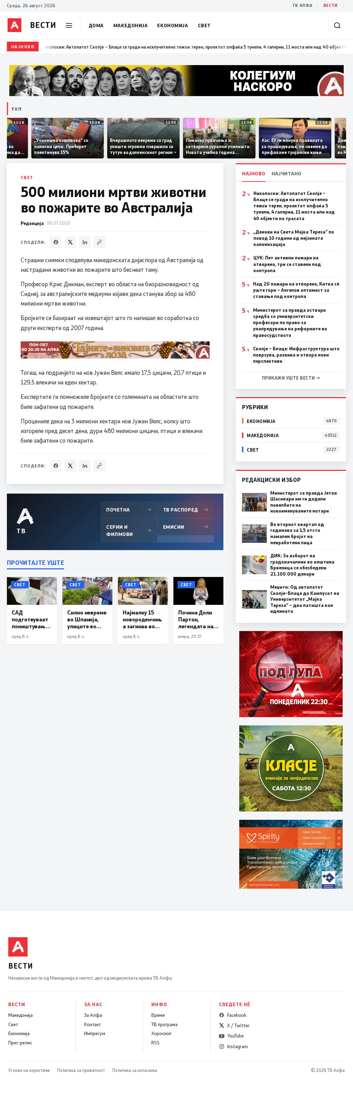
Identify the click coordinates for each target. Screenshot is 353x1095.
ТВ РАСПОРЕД (186, 509)
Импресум (94, 1033)
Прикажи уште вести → (291, 378)
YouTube (235, 1036)
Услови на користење (29, 1070)
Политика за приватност (81, 1070)
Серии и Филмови (129, 530)
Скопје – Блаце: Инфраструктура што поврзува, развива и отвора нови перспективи (296, 354)
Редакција (32, 223)
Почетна (129, 509)
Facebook (236, 1015)
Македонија (130, 25)
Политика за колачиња (134, 1070)
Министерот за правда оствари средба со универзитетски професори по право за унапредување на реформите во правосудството (290, 322)
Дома (96, 25)
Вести (330, 5)
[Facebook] (56, 242)
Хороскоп (161, 1033)
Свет (204, 25)
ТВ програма (164, 1024)
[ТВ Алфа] (14, 25)
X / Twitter (238, 1025)
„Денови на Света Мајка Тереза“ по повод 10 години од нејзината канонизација (293, 238)
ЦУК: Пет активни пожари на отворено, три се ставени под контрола (287, 264)
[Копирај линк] (99, 242)
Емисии (186, 527)
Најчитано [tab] (287, 173)
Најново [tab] (253, 173)
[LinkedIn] (85, 242)
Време (158, 1015)
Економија (172, 25)
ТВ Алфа (302, 5)
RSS (155, 1043)
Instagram (237, 1046)
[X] (70, 242)
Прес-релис (20, 1043)
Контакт (92, 1024)
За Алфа (93, 1015)
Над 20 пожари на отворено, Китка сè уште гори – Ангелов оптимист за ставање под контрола (296, 290)
